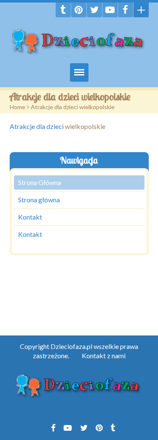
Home (17, 106)
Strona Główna (39, 182)
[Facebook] (125, 10)
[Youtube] (110, 10)
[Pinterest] (78, 10)
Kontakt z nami (104, 355)
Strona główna (39, 200)
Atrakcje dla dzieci (37, 126)
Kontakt (30, 217)
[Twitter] (94, 10)
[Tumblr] (63, 10)
